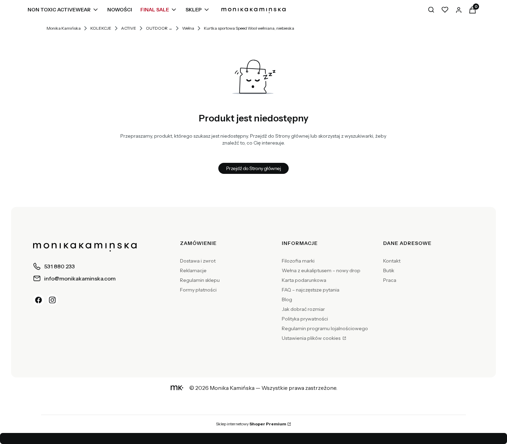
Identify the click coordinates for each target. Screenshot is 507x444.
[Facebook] (38, 299)
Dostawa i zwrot (198, 261)
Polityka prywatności (305, 319)
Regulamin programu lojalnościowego (325, 328)
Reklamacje (193, 270)
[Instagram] (52, 299)
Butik (388, 270)
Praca (389, 280)
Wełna (188, 28)
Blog (287, 299)
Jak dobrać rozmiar (303, 309)
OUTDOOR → (159, 28)
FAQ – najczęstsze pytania (310, 290)
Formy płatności (198, 290)
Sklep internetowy (251, 423)
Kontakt (391, 261)
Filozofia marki (298, 261)
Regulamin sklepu (200, 280)
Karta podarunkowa (304, 280)
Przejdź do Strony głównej (253, 168)
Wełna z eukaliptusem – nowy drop (321, 270)
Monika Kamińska (64, 28)
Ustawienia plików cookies (311, 338)
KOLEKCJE (100, 28)
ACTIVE (128, 28)
